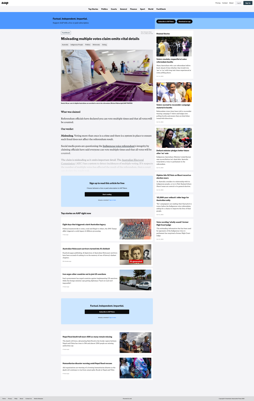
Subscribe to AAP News (166, 21)
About (231, 3)
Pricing (218, 3)
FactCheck (161, 9)
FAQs (15, 398)
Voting (104, 45)
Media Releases (38, 398)
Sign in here (112, 200)
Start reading (107, 194)
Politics (104, 9)
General (123, 9)
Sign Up (247, 3)
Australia (65, 45)
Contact (225, 3)
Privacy (10, 398)
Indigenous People (77, 45)
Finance (133, 9)
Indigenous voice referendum (119, 146)
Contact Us (28, 398)
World (150, 9)
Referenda (96, 45)
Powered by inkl (127, 398)
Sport (142, 9)
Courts (114, 9)
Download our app (184, 21)
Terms (4, 398)
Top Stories (93, 9)
